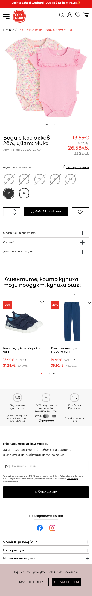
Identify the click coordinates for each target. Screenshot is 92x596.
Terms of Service (74, 476)
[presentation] (76, 294)
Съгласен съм (66, 582)
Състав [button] (8, 242)
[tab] (46, 232)
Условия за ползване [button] (20, 542)
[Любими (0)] (78, 16)
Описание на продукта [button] (19, 232)
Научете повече (32, 582)
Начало (9, 30)
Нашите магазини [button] (19, 558)
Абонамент (46, 492)
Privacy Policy (59, 476)
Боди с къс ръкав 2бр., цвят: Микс (44, 30)
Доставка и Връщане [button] (18, 251)
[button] (41, 373)
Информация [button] (14, 550)
